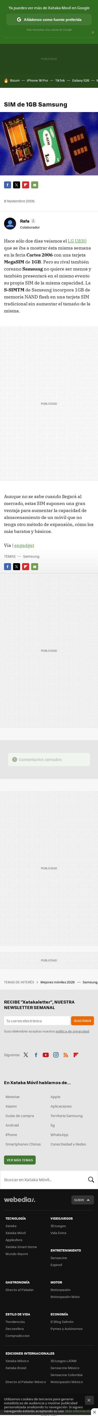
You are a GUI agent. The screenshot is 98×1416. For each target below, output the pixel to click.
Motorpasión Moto (65, 1296)
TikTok (60, 80)
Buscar (91, 1179)
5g (53, 1125)
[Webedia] (19, 1202)
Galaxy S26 (80, 80)
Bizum (15, 80)
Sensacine (59, 1257)
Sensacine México (65, 1367)
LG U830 (77, 241)
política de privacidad (72, 1031)
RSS (66, 1054)
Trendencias (15, 1321)
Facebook (7, 184)
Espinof (56, 1264)
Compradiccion (18, 1335)
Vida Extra (58, 1232)
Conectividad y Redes (68, 1144)
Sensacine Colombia (67, 1374)
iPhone (11, 1134)
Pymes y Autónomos (67, 1328)
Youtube (46, 1054)
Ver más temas (20, 1160)
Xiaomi (11, 1106)
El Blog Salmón (62, 1321)
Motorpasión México (67, 1381)
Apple (55, 1096)
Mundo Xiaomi (17, 1253)
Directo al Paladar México (26, 1381)
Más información (78, 1411)
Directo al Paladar (20, 1289)
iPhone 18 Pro (37, 80)
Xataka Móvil (16, 1232)
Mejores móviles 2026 (57, 982)
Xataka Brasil (16, 1367)
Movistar (13, 1096)
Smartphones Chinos (23, 1144)
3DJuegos (58, 1225)
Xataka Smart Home (21, 1246)
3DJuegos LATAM (64, 1360)
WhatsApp (59, 1134)
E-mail (34, 184)
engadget (24, 545)
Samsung (31, 556)
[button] (27, 221)
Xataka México (17, 1360)
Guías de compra (20, 1115)
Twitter (16, 184)
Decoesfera (15, 1328)
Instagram (56, 1054)
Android (12, 1125)
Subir (79, 1199)
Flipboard (25, 184)
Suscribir (82, 1020)
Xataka (11, 1225)
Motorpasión (61, 1289)
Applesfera (14, 1239)
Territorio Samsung (67, 1115)
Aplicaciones (61, 1106)
